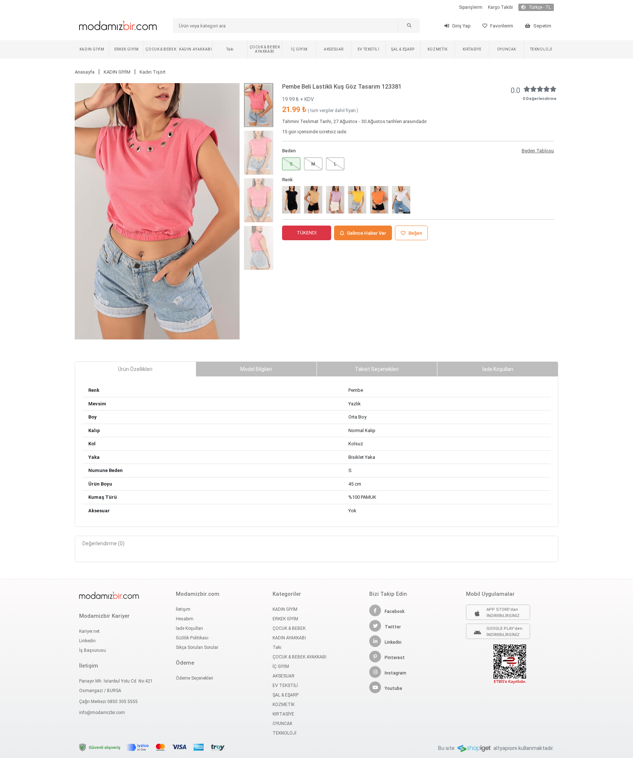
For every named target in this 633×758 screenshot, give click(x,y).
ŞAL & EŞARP (403, 49)
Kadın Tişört (153, 72)
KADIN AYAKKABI (195, 49)
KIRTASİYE (472, 49)
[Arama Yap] (409, 25)
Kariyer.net (89, 631)
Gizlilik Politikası (192, 637)
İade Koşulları (189, 628)
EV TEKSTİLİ (369, 49)
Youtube (393, 688)
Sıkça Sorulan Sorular (197, 647)
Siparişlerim (470, 7)
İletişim (183, 609)
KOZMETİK (437, 49)
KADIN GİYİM (91, 49)
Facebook (394, 611)
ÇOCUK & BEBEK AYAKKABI (264, 49)
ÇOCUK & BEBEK (160, 49)
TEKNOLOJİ (541, 49)
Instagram (395, 673)
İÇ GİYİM (299, 49)
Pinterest (395, 657)
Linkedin (87, 640)
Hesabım (184, 618)
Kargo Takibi (500, 7)
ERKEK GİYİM (126, 49)
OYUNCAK (506, 49)
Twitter (393, 626)
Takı (229, 49)
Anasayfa (85, 72)
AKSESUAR (334, 49)
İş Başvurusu (92, 650)
